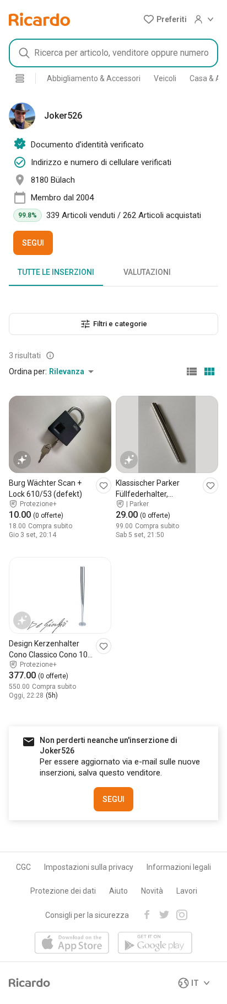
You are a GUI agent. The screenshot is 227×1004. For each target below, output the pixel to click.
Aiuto (118, 890)
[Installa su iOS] (72, 943)
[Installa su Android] (155, 943)
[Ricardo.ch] (39, 19)
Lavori (186, 890)
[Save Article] (103, 485)
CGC (23, 867)
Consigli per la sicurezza (87, 915)
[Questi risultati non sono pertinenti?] (50, 355)
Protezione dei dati (63, 890)
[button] (165, 19)
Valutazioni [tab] (147, 272)
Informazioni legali (179, 867)
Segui (33, 242)
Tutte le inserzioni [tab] (56, 272)
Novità (152, 890)
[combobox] (113, 53)
